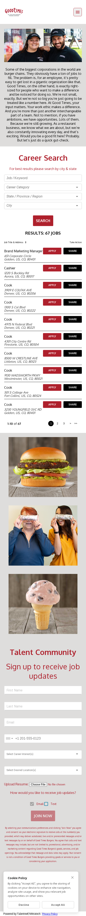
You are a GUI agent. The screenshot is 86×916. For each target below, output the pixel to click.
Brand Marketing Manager (23, 251)
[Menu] (77, 12)
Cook (8, 285)
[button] (43, 187)
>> (75, 423)
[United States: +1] (9, 738)
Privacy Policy (50, 913)
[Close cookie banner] (72, 877)
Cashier (9, 268)
